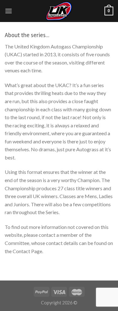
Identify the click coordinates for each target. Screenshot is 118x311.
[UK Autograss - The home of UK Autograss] (59, 11)
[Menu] (8, 11)
